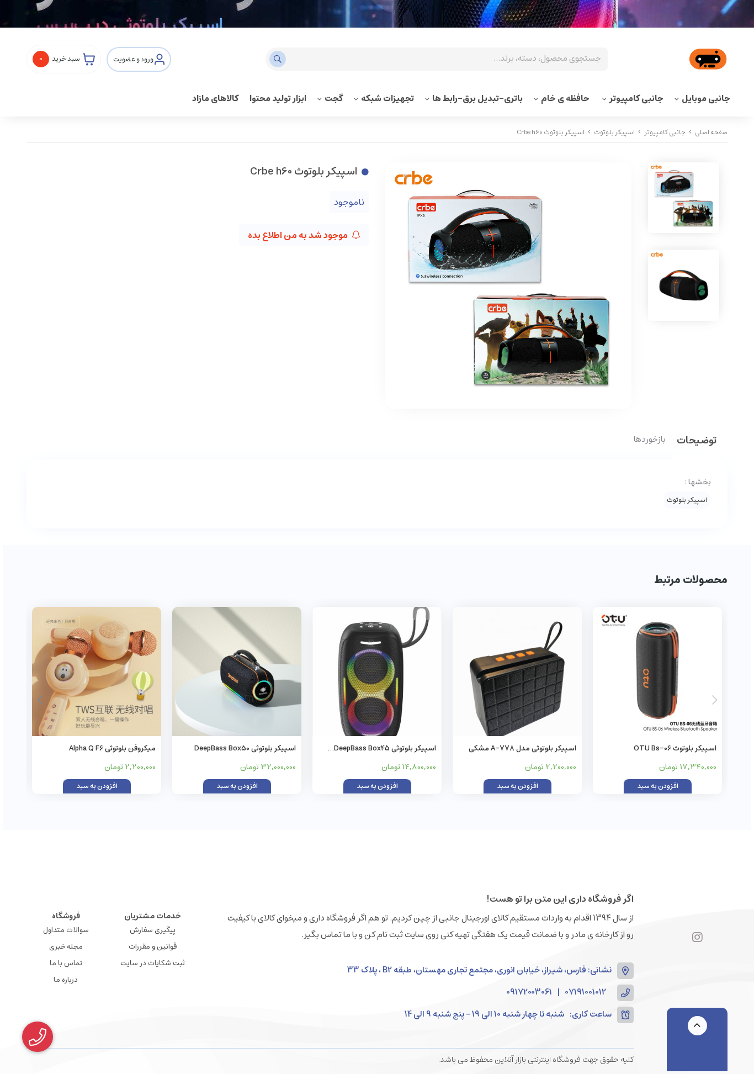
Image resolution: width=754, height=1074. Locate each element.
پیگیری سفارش (153, 930)
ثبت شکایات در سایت (152, 963)
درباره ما (66, 980)
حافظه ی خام (566, 98)
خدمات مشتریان (152, 916)
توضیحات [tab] (696, 441)
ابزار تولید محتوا (277, 98)
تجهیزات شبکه (387, 98)
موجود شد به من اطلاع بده (298, 235)
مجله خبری (66, 946)
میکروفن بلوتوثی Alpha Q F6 (112, 748)
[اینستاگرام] (697, 938)
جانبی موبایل (706, 98)
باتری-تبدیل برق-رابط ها (477, 98)
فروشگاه (66, 916)
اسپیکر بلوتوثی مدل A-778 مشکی (522, 748)
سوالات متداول (66, 930)
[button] (39, 700)
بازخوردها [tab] (650, 440)
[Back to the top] (697, 1025)
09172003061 (529, 992)
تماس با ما (66, 963)
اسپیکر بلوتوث (614, 132)
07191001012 (585, 992)
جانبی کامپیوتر (636, 98)
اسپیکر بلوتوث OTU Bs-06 (675, 748)
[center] (279, 59)
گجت (334, 98)
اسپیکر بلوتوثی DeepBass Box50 (245, 748)
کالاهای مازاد (215, 98)
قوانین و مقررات (153, 946)
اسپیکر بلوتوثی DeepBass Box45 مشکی (385, 749)
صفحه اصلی (711, 132)
